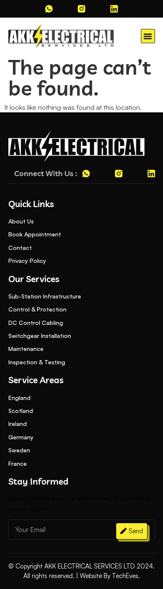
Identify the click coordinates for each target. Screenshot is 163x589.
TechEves (125, 576)
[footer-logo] (76, 146)
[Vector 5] (114, 9)
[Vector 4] (81, 9)
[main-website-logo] (61, 36)
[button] (148, 36)
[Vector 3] (49, 9)
